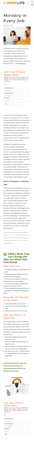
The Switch (12, 235)
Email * (7, 98)
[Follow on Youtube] (32, 4)
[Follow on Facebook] (32, 1)
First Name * (9, 88)
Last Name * (9, 93)
